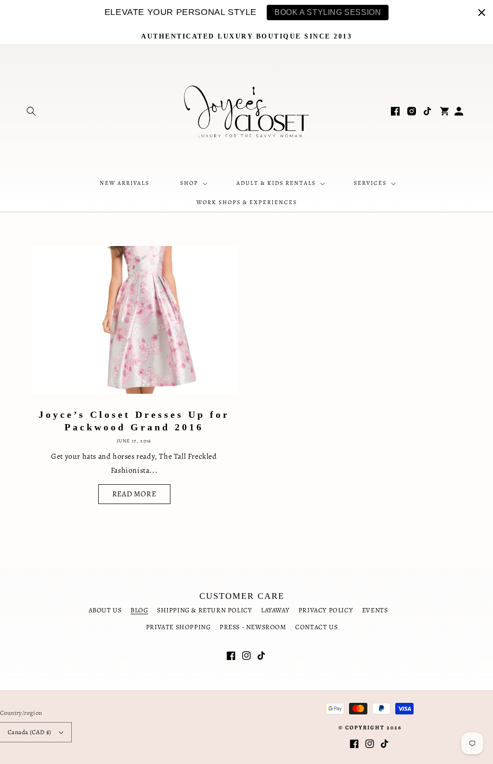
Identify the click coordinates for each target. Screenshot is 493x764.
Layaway (275, 610)
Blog (139, 610)
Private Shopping (178, 627)
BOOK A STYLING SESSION (327, 12)
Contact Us (316, 627)
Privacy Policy (325, 610)
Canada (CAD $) (30, 732)
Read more (134, 494)
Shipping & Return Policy (204, 610)
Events (375, 610)
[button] (31, 111)
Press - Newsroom (253, 627)
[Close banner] (481, 12)
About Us (105, 610)
